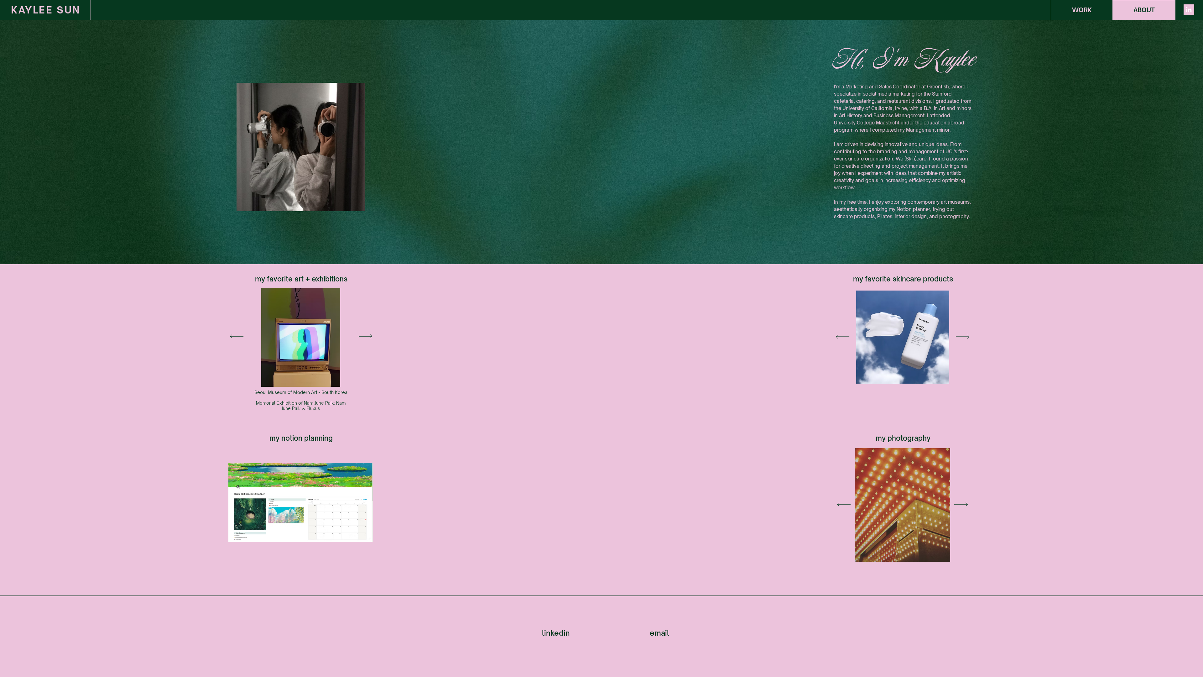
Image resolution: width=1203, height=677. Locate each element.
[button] (1081, 10)
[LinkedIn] (1189, 9)
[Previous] (236, 336)
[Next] (365, 336)
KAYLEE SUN (46, 10)
